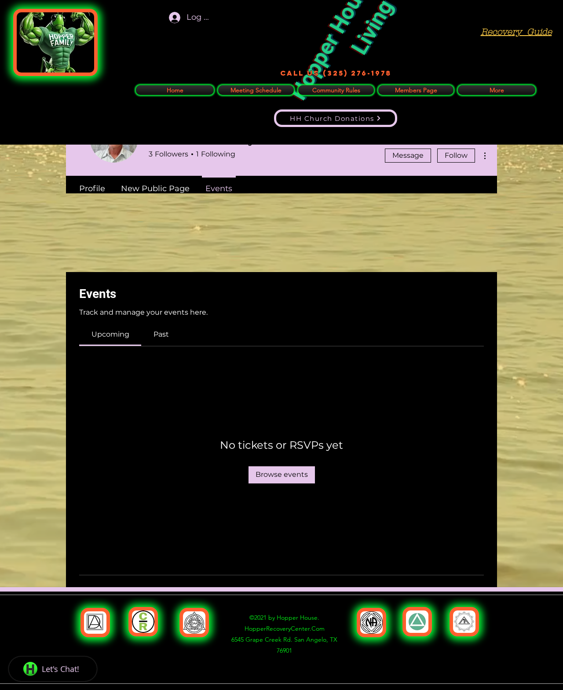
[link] (110, 334)
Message (408, 155)
